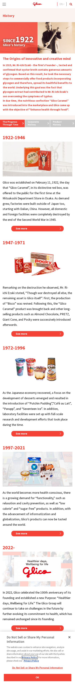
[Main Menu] (4, 4)
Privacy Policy (29, 657)
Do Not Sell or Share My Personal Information (37, 667)
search (71, 4)
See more (21, 228)
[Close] (69, 637)
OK (37, 677)
